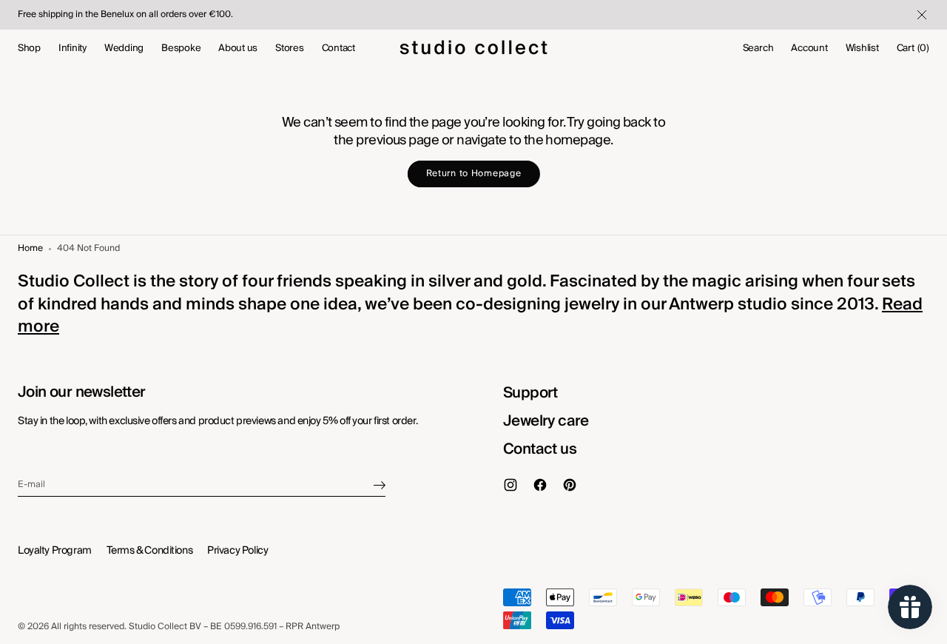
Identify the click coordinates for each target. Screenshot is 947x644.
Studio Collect (158, 627)
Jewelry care (546, 421)
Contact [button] (338, 48)
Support (530, 393)
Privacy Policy (237, 551)
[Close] (920, 15)
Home (30, 249)
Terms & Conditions (149, 551)
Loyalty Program (55, 551)
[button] (758, 48)
